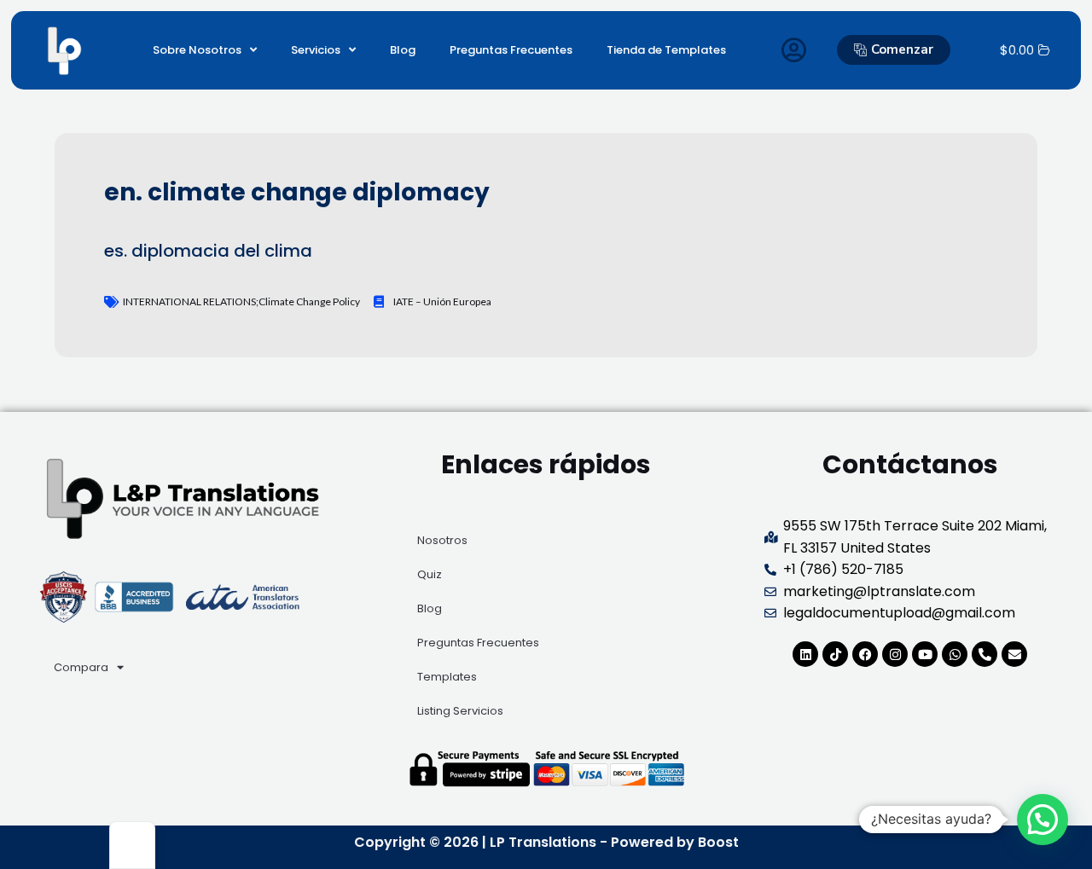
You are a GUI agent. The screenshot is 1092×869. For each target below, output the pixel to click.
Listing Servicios (460, 711)
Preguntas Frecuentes (511, 50)
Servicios (315, 50)
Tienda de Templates (666, 50)
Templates (447, 677)
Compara (81, 667)
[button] (1042, 819)
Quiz (429, 574)
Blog (402, 50)
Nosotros (442, 540)
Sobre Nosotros (197, 50)
